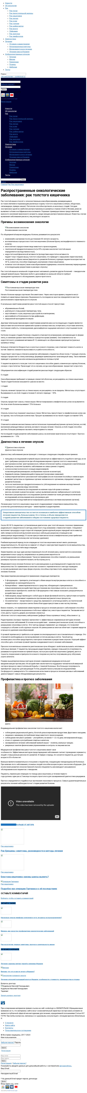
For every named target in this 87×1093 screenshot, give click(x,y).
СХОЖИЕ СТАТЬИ (8, 825)
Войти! (4, 89)
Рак (6, 8)
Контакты (9, 1028)
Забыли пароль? (7, 84)
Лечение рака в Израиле (19, 52)
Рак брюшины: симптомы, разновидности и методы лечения (32, 851)
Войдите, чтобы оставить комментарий (17, 898)
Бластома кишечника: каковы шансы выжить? (25, 877)
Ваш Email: (5, 1068)
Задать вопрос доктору (10, 995)
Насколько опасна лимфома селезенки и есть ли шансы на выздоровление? (31, 918)
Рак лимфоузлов (16, 36)
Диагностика (10, 39)
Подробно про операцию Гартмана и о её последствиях (29, 889)
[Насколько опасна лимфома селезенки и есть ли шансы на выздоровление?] (6, 914)
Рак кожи (13, 21)
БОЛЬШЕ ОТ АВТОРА (25, 825)
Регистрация (6, 102)
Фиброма (13, 67)
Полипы (12, 64)
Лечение (8, 41)
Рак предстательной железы (21, 13)
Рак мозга (13, 29)
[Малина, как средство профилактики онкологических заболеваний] (6, 927)
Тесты (7, 70)
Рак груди (13, 11)
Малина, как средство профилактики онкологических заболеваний (27, 931)
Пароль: (18, 84)
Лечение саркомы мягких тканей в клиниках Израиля (22, 964)
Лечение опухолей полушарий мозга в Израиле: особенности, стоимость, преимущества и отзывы (40, 979)
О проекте (9, 1023)
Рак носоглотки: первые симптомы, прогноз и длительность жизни (28, 944)
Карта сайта (10, 1025)
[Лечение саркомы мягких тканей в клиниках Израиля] (6, 960)
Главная (4, 184)
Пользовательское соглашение (18, 1030)
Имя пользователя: (9, 79)
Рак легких (13, 18)
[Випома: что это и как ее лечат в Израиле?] (5, 968)
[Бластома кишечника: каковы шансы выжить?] (12, 870)
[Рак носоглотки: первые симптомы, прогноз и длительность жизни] (6, 941)
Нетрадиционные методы (20, 47)
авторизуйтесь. (65, 1066)
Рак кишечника (15, 16)
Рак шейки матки (16, 26)
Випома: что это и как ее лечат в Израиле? (18, 972)
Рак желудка (14, 34)
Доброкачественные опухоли (17, 54)
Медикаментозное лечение (20, 49)
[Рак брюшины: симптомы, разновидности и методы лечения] (12, 844)
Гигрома (12, 57)
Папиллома (14, 62)
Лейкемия (13, 31)
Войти (3, 182)
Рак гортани (14, 23)
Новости (8, 3)
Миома (12, 59)
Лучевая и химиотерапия (19, 44)
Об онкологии (11, 6)
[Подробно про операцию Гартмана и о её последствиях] (10, 881)
